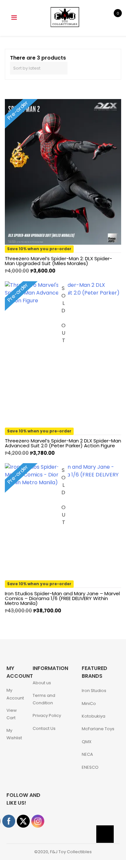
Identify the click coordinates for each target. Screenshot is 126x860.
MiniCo (89, 703)
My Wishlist (14, 734)
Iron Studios (94, 690)
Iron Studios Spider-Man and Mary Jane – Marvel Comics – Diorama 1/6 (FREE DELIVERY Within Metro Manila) (62, 598)
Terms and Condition (44, 699)
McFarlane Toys (98, 729)
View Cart (11, 714)
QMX (86, 742)
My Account (15, 694)
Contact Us (44, 728)
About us (42, 683)
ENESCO (90, 767)
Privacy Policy (47, 715)
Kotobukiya (93, 716)
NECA (87, 754)
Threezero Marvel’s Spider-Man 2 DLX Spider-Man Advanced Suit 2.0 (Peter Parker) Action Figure (63, 443)
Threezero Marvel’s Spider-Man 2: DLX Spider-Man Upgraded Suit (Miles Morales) (58, 261)
